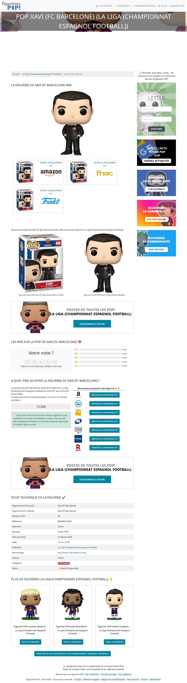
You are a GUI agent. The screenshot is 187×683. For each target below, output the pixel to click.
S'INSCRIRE (156, 129)
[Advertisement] (93, 52)
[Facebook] (156, 182)
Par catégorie (124, 674)
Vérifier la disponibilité (104, 395)
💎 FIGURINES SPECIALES (144, 5)
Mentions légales (91, 679)
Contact (78, 679)
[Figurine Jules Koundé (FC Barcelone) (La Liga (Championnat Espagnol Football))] (72, 604)
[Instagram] (156, 212)
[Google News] (156, 152)
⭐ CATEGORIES (122, 5)
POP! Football (64, 563)
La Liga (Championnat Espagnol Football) (77, 547)
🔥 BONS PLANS (176, 5)
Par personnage (108, 674)
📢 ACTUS (162, 5)
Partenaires (155, 679)
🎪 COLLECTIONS (104, 5)
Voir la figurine (30, 642)
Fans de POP (133, 679)
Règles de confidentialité (113, 679)
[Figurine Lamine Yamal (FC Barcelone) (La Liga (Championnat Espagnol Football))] (30, 604)
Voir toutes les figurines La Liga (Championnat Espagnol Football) (72, 653)
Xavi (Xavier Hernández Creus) (72, 552)
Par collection (91, 674)
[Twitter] (156, 243)
